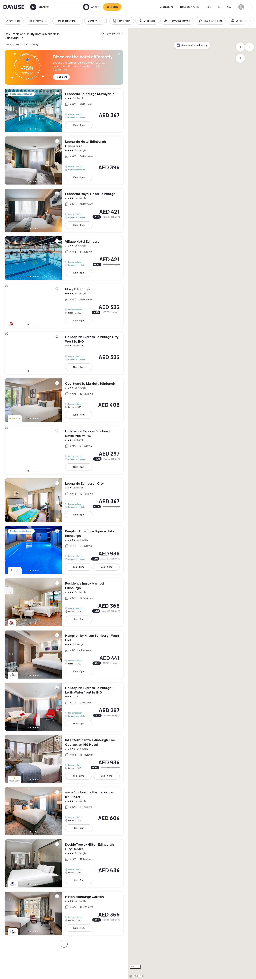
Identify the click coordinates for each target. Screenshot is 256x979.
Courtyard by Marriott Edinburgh (64, 400)
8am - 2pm (78, 566)
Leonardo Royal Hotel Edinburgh (64, 210)
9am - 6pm (106, 566)
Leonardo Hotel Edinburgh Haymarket (64, 160)
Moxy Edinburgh (64, 306)
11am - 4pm (78, 367)
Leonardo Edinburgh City (64, 500)
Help (208, 6)
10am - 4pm (79, 414)
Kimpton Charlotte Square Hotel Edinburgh (64, 550)
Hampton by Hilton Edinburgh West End (64, 655)
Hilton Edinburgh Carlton (64, 913)
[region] (192, 503)
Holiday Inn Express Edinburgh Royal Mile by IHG (64, 450)
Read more (61, 76)
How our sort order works (21, 44)
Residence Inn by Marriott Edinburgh (64, 602)
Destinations (166, 6)
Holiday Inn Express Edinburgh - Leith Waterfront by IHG (64, 707)
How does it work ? (189, 6)
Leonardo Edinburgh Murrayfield (64, 110)
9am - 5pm (78, 619)
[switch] (121, 21)
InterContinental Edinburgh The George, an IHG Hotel (64, 759)
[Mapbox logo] (136, 976)
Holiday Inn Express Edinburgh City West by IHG (64, 353)
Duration (92, 20)
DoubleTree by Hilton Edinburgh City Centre (64, 863)
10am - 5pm (78, 272)
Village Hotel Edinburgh (64, 258)
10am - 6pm (79, 125)
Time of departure (65, 20)
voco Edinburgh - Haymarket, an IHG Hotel (64, 811)
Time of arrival (36, 20)
